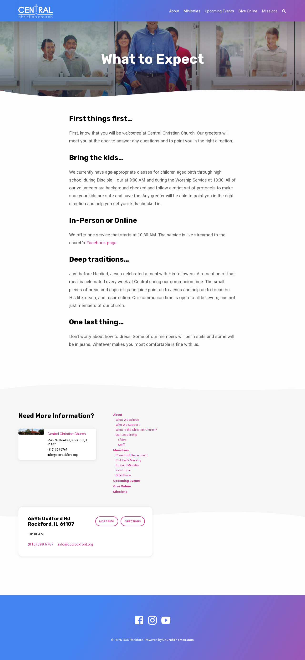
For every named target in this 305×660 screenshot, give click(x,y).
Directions (132, 521)
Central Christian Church (67, 434)
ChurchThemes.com (178, 640)
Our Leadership (126, 435)
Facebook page (101, 242)
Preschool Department (132, 455)
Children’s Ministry (128, 460)
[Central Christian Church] (31, 432)
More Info (106, 521)
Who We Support (128, 424)
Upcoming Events (219, 11)
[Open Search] (284, 11)
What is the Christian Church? (136, 429)
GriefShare (123, 475)
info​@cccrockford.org (62, 455)
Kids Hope (123, 470)
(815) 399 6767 (57, 449)
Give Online (248, 11)
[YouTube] (165, 620)
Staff (121, 445)
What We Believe (127, 419)
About (174, 11)
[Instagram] (152, 620)
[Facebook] (139, 620)
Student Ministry (127, 465)
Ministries (191, 11)
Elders (122, 440)
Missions (270, 11)
